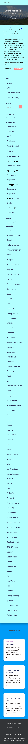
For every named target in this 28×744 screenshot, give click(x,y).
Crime (9, 304)
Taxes (9, 576)
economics (11, 328)
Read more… (16, 657)
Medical (10, 449)
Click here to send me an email (13, 117)
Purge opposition (13, 527)
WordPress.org (13, 98)
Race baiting (12, 532)
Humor (9, 420)
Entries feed (11, 88)
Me (8, 444)
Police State (11, 493)
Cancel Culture (13, 274)
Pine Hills (10, 488)
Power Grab (11, 498)
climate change (13, 279)
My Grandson (12, 469)
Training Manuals (11, 734)
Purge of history (13, 522)
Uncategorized (18, 68)
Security (10, 552)
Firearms (10, 362)
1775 (9, 231)
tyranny (10, 600)
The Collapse (12, 581)
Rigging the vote (13, 542)
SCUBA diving (12, 547)
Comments (10, 644)
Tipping (10, 586)
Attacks (10, 151)
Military (9, 464)
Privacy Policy (14, 731)
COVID (10, 299)
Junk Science (12, 435)
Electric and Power (14, 342)
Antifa (9, 255)
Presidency (11, 513)
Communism (12, 289)
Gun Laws (11, 410)
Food (9, 376)
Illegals (9, 425)
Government (12, 400)
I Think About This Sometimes (12, 671)
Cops (9, 294)
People (9, 483)
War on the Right (13, 610)
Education (11, 338)
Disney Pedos (12, 313)
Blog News (11, 269)
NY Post (10, 136)
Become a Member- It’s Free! (14, 723)
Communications (13, 284)
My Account (18, 727)
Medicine (10, 459)
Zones (20, 734)
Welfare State (12, 615)
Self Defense (12, 557)
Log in (9, 83)
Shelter (9, 562)
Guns (9, 415)
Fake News (11, 357)
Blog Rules (10, 727)
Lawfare (10, 440)
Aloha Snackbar (13, 245)
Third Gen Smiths (14, 146)
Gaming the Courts (14, 386)
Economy (10, 333)
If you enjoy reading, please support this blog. (12, 221)
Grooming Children (14, 405)
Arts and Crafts (13, 264)
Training (10, 591)
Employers (11, 141)
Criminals (10, 309)
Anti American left (14, 250)
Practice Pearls (13, 503)
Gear (9, 391)
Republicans (12, 537)
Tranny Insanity (13, 596)
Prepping (10, 508)
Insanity (10, 430)
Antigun (10, 260)
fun (8, 381)
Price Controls (12, 518)
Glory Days (11, 395)
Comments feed (13, 93)
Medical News (12, 454)
